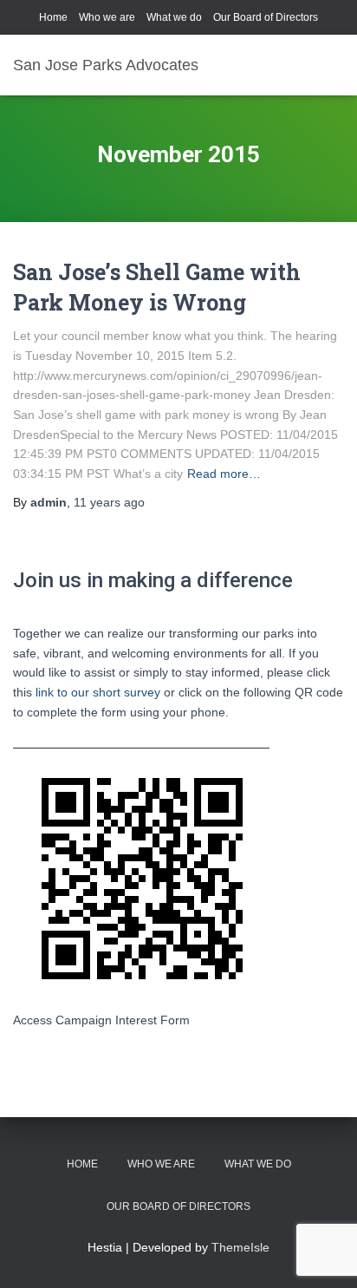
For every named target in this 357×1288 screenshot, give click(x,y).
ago (109, 502)
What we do (174, 17)
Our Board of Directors (265, 17)
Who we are (107, 17)
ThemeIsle (240, 1247)
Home (53, 17)
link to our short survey (98, 692)
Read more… (224, 474)
